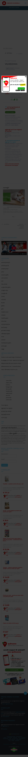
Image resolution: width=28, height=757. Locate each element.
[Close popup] (26, 76)
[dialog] (14, 84)
